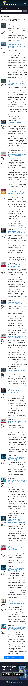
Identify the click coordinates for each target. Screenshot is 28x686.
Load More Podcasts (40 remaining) (14, 657)
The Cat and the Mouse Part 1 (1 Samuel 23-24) (17, 422)
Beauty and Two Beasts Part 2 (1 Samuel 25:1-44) (17, 155)
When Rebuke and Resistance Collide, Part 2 (16, 231)
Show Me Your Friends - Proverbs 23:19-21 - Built (16, 602)
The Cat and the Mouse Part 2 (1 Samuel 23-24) (17, 337)
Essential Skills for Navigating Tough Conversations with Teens (16, 520)
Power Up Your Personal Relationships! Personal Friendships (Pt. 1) (16, 569)
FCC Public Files (17, 682)
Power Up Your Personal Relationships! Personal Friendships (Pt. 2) (16, 458)
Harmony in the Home (15, 26)
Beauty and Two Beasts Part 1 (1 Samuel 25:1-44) (17, 265)
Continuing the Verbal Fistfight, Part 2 (15, 391)
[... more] (17, 40)
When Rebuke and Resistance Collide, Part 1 (16, 303)
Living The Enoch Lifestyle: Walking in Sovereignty (16, 192)
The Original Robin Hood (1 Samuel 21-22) (16, 548)
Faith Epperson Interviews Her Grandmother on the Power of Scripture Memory (17, 628)
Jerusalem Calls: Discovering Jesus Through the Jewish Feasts (17, 482)
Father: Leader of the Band (16, 370)
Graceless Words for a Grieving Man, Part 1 (15, 123)
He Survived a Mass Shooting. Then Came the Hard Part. (16, 46)
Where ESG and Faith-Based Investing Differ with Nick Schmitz (17, 83)
